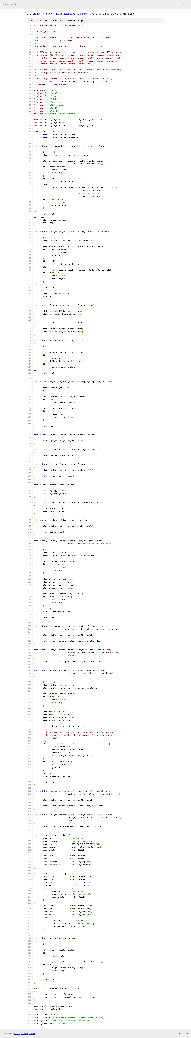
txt (179, 1033)
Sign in (185, 4)
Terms (32, 1033)
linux (47, 13)
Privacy (24, 1033)
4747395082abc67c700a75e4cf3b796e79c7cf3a (80, 13)
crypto (117, 13)
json (186, 1033)
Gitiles (17, 1033)
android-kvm (34, 13)
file (84, 20)
